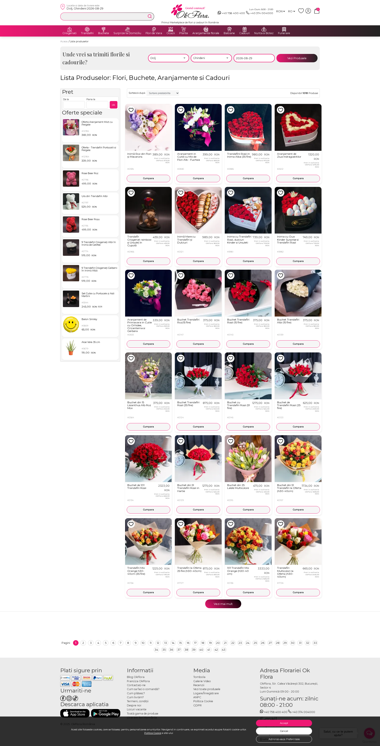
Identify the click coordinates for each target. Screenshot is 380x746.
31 (300, 643)
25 (255, 643)
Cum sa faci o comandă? (143, 689)
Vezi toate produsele (206, 689)
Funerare (284, 33)
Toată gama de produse (142, 713)
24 (247, 643)
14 (173, 643)
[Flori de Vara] (154, 29)
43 (223, 649)
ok (113, 104)
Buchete (103, 33)
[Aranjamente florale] (205, 29)
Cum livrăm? (135, 697)
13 (165, 643)
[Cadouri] (244, 29)
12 (158, 643)
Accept (284, 723)
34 (156, 649)
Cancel (284, 731)
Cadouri (244, 33)
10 (143, 643)
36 (171, 649)
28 (278, 643)
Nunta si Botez (264, 33)
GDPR (197, 705)
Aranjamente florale (205, 33)
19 (210, 643)
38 (186, 649)
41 (208, 649)
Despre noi (134, 705)
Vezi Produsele (297, 58)
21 (225, 643)
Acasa (64, 41)
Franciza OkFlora (138, 681)
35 (164, 649)
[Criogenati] (69, 29)
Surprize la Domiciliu (127, 33)
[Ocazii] (170, 29)
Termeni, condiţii (137, 701)
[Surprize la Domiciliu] (127, 29)
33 (315, 643)
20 (218, 643)
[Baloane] (229, 29)
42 (216, 649)
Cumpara (148, 178)
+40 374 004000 (261, 13)
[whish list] (301, 12)
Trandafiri (87, 33)
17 (195, 643)
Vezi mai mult (223, 604)
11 (151, 643)
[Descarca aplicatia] (75, 713)
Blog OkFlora (135, 677)
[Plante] (183, 29)
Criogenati (69, 33)
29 (285, 643)
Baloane (229, 33)
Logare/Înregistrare (206, 693)
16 (188, 643)
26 (262, 643)
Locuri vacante (136, 709)
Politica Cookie (152, 733)
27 (270, 643)
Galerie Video (202, 681)
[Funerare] (284, 29)
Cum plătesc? (136, 693)
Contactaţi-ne (136, 685)
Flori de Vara (154, 33)
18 (202, 643)
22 (232, 643)
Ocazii (170, 33)
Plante (183, 33)
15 (180, 643)
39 (193, 649)
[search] (150, 16)
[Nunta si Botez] (263, 29)
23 (240, 643)
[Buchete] (103, 29)
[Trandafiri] (87, 29)
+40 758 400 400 (233, 13)
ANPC (197, 697)
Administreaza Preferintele (284, 739)
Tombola (199, 677)
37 (179, 649)
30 (292, 643)
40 (201, 649)
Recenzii (198, 685)
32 (307, 643)
